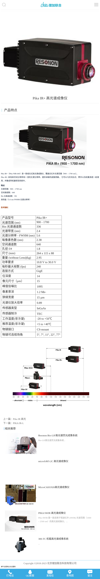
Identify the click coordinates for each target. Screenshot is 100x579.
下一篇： (13, 423)
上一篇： (14, 419)
